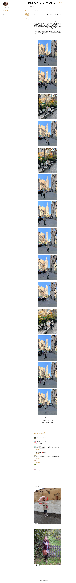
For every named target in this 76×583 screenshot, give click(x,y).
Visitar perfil (5, 10)
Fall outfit (37, 565)
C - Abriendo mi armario (6, 8)
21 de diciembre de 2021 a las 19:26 (44, 455)
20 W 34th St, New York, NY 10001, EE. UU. (41, 433)
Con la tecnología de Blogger (44, 580)
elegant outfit (27, 13)
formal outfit (27, 14)
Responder (38, 444)
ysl (25, 20)
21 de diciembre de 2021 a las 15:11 (46, 446)
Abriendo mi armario (41, 3)
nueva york (26, 17)
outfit (26, 18)
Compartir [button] (26, 10)
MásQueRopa (38, 451)
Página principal (31, 6)
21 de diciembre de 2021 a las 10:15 (44, 441)
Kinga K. (37, 437)
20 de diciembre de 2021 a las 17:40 (43, 437)
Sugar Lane (38, 468)
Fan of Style (38, 455)
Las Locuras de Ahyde (39, 446)
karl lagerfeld (27, 15)
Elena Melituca (38, 441)
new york (26, 16)
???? (35, 524)
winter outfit (27, 19)
